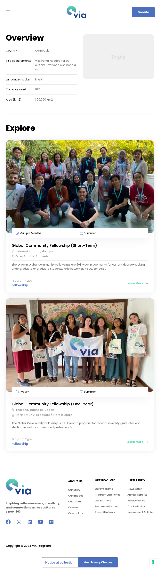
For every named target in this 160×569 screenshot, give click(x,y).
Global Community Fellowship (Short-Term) (54, 245)
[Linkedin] (29, 521)
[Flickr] (51, 521)
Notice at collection (60, 562)
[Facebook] (8, 521)
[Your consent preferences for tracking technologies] (153, 562)
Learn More (135, 283)
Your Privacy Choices (98, 562)
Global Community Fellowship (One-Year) (53, 404)
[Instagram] (19, 521)
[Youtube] (40, 521)
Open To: (22, 256)
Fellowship (20, 285)
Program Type (22, 281)
